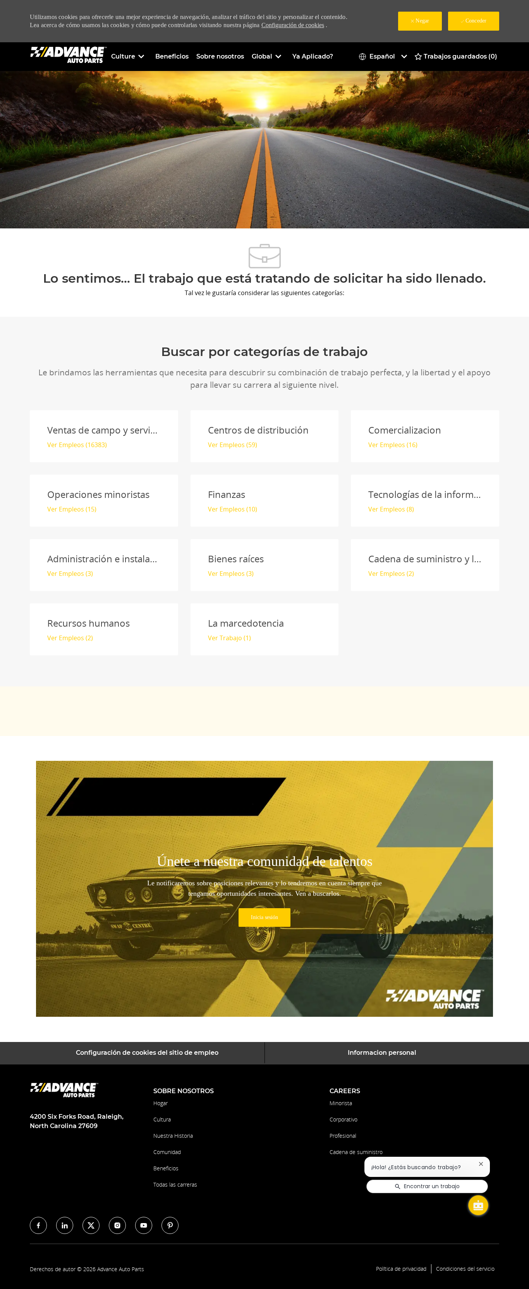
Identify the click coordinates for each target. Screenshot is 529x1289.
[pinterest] (170, 1225)
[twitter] (91, 1225)
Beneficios (172, 56)
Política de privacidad (401, 1268)
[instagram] (117, 1225)
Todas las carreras (175, 1184)
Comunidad (167, 1152)
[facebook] (38, 1225)
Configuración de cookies (292, 25)
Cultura (162, 1119)
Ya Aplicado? (312, 56)
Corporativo (343, 1119)
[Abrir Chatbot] (478, 1205)
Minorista (341, 1103)
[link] (264, 917)
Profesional (343, 1135)
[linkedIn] (64, 1225)
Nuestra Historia (173, 1135)
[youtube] (143, 1225)
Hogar (160, 1103)
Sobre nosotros (220, 56)
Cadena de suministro (356, 1152)
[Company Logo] (68, 56)
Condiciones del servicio (465, 1268)
